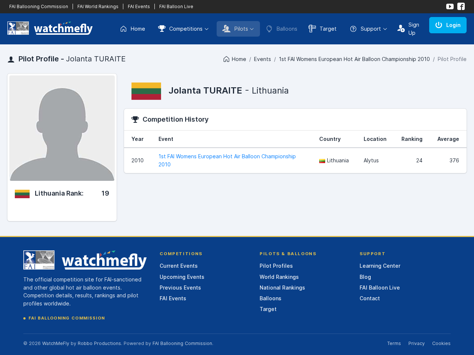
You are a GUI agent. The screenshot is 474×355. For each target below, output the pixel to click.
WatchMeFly (55, 343)
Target (328, 29)
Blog (365, 277)
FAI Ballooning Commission (38, 6)
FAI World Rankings (97, 6)
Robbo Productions (99, 343)
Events (262, 59)
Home (138, 29)
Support (371, 29)
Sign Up (413, 28)
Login (453, 25)
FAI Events (139, 6)
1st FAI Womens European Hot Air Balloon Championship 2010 (354, 59)
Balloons (270, 298)
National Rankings (282, 287)
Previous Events (180, 287)
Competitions (186, 29)
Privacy (416, 343)
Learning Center (380, 266)
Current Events (179, 266)
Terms (394, 343)
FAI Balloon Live (176, 6)
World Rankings (279, 277)
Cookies (441, 343)
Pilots (241, 29)
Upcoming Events (182, 277)
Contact (370, 298)
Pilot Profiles (276, 266)
